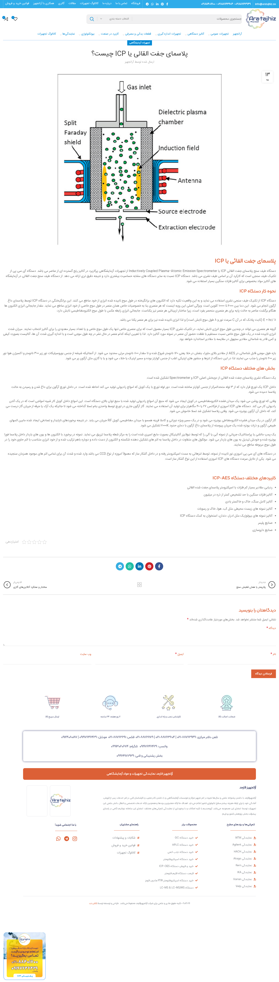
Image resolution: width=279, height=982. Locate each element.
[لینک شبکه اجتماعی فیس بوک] (167, 4)
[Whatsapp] (58, 838)
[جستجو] (92, 19)
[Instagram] (74, 838)
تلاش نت (93, 903)
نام (273, 654)
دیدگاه (271, 628)
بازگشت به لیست (139, 585)
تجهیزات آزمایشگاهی (139, 43)
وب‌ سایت (85, 654)
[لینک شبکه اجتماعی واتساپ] (152, 4)
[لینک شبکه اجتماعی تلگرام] (147, 4)
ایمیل (179, 654)
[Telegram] (66, 838)
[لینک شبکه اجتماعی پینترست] (162, 4)
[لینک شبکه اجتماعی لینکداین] (157, 4)
